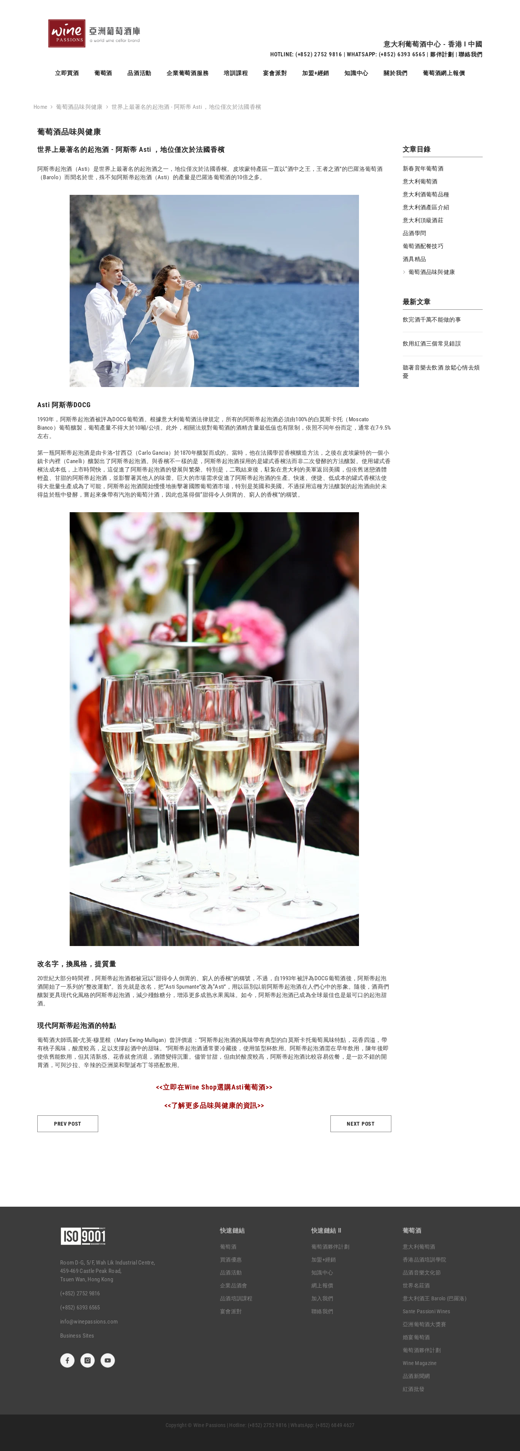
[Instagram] (87, 1360)
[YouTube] (107, 1360)
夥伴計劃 (442, 54)
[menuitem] (443, 168)
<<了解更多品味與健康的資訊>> (214, 1105)
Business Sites (77, 1335)
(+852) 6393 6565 (402, 54)
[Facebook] (67, 1360)
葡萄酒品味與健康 (79, 107)
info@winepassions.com (89, 1321)
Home (40, 107)
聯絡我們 (471, 54)
